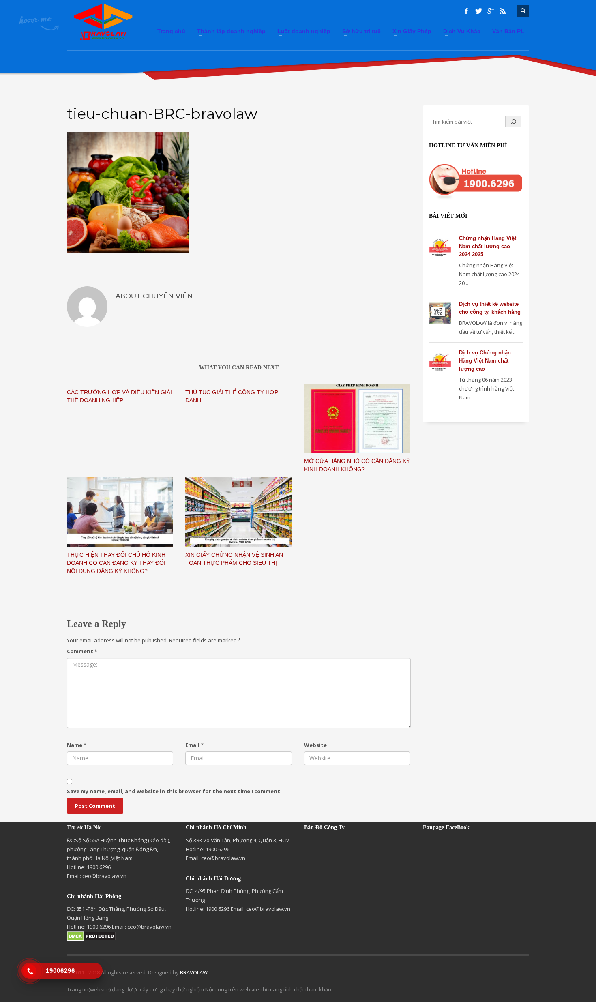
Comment (82, 651)
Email (194, 745)
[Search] (513, 121)
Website (315, 745)
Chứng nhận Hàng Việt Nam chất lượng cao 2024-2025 (487, 246)
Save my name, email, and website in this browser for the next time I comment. (174, 791)
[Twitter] (478, 11)
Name (76, 745)
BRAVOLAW (194, 972)
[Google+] (491, 11)
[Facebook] (466, 11)
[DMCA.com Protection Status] (91, 935)
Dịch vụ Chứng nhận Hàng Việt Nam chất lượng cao (485, 361)
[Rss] (503, 11)
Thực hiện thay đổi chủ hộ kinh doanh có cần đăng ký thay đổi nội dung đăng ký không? (116, 562)
